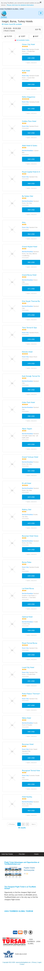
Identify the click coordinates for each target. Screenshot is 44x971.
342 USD (31, 133)
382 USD (31, 390)
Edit (36, 29)
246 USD (31, 58)
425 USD (31, 576)
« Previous (11, 824)
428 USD (31, 604)
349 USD (31, 159)
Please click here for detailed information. (20, 5)
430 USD (31, 655)
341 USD (31, 109)
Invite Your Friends (7, 854)
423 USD (31, 497)
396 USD (31, 416)
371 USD (31, 289)
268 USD (31, 84)
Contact (22, 964)
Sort (23, 36)
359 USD (31, 210)
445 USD (31, 732)
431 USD (31, 681)
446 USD (31, 758)
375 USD (31, 315)
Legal (39, 962)
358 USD (31, 183)
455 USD (31, 784)
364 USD (31, 234)
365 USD (31, 262)
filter (9, 36)
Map (36, 36)
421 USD (31, 471)
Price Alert (22, 854)
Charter (36, 854)
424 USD (31, 550)
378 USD (31, 339)
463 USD (31, 811)
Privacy (34, 962)
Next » (34, 824)
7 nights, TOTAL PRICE (31, 62)
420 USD (31, 444)
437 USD (31, 705)
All (26, 874)
